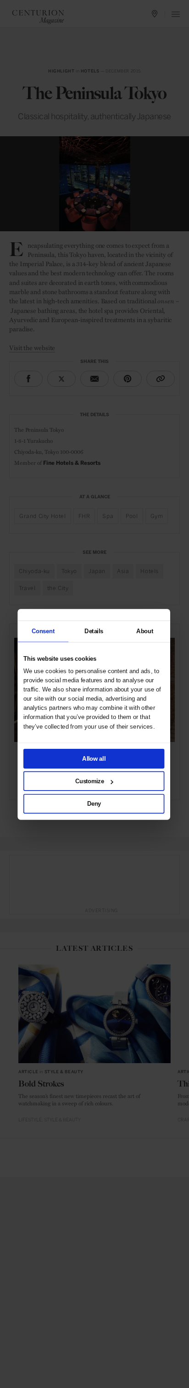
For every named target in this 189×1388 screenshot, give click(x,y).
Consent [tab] (43, 631)
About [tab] (144, 631)
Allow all (94, 758)
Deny (94, 803)
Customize (89, 781)
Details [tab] (93, 631)
